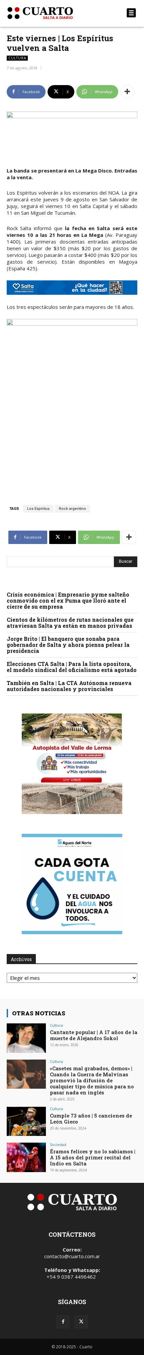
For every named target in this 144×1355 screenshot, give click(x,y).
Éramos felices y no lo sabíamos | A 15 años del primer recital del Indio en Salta (92, 1157)
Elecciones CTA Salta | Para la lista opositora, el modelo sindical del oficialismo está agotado (72, 666)
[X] (81, 1322)
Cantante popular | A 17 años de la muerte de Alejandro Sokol (93, 1035)
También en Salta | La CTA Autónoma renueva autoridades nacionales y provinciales (69, 685)
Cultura (17, 58)
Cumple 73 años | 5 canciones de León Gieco (91, 1118)
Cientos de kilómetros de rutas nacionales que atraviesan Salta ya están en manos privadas (70, 622)
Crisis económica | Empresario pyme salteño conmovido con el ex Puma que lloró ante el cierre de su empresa (68, 600)
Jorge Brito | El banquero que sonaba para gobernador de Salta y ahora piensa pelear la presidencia (68, 644)
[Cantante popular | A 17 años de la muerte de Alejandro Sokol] (26, 1038)
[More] (127, 91)
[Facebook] (63, 1322)
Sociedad (58, 1144)
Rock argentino (72, 508)
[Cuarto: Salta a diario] (52, 13)
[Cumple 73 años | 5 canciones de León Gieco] (26, 1121)
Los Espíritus (38, 508)
